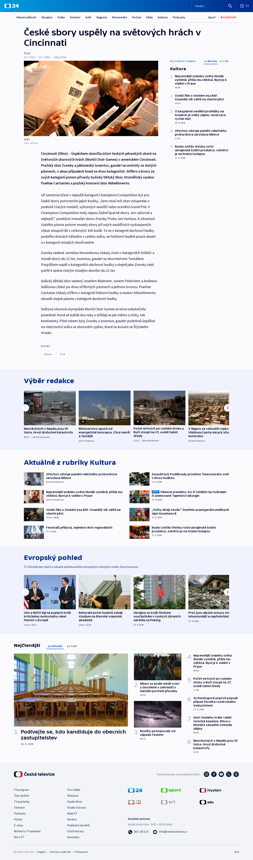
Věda (149, 17)
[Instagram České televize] (206, 774)
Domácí (75, 17)
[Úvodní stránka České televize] (34, 774)
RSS (237, 852)
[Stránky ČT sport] (171, 790)
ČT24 (27, 53)
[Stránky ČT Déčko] (134, 802)
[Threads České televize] (236, 774)
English (42, 852)
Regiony (101, 17)
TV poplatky (21, 801)
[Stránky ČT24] (135, 790)
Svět (88, 17)
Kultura (163, 17)
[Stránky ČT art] (168, 802)
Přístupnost (81, 852)
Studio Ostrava (76, 807)
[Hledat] (230, 6)
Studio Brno (74, 801)
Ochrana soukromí (60, 852)
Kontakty (73, 837)
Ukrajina (46, 17)
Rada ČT (72, 813)
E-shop (18, 825)
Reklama (73, 795)
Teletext (19, 807)
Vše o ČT (19, 837)
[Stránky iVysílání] (210, 790)
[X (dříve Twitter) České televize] (229, 774)
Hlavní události (26, 17)
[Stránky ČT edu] (206, 802)
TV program (21, 789)
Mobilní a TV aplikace (27, 831)
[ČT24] (11, 6)
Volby (61, 17)
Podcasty (179, 17)
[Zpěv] (91, 98)
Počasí (136, 17)
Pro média (73, 789)
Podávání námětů (78, 825)
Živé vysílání (21, 795)
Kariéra (71, 819)
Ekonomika (119, 17)
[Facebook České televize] (214, 774)
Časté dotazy (75, 831)
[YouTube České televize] (221, 774)
